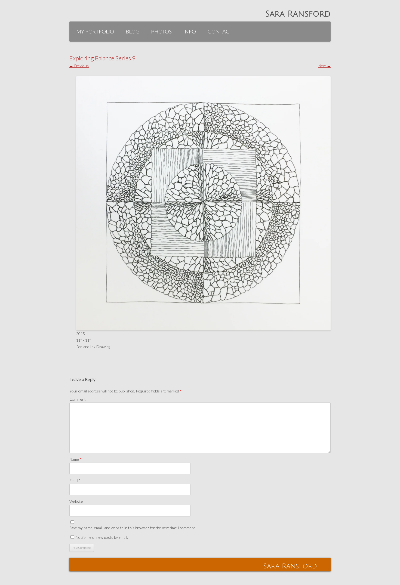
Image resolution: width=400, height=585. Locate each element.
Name (75, 459)
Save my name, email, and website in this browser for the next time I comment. (132, 527)
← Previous (79, 65)
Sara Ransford (298, 14)
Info (189, 31)
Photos (161, 31)
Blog (132, 31)
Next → (324, 65)
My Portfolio (95, 31)
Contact (220, 31)
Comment (77, 399)
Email (75, 480)
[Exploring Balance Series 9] (203, 203)
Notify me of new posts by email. (102, 537)
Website (76, 501)
